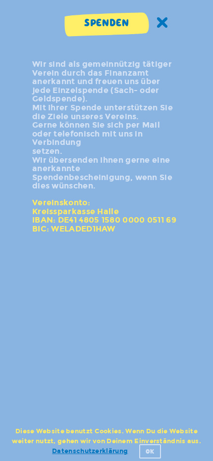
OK (150, 451)
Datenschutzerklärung (90, 451)
